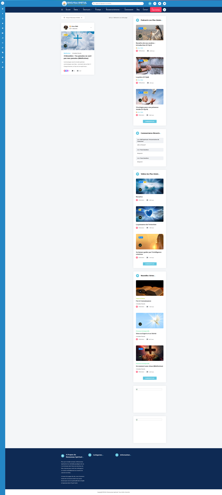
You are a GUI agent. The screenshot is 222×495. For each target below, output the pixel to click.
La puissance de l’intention (146, 224)
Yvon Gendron (144, 149)
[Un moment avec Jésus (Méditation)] (149, 353)
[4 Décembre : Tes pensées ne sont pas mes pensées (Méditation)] (77, 40)
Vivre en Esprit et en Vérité (146, 333)
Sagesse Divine (140, 298)
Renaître (139, 197)
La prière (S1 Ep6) (142, 77)
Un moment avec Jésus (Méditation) (149, 366)
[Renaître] (149, 186)
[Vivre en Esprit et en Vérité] (149, 320)
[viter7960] (66, 27)
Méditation (67, 53)
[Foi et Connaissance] (149, 288)
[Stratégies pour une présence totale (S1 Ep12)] (149, 97)
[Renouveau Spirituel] (74, 3)
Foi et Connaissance (143, 301)
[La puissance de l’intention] (149, 214)
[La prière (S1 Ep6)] (149, 65)
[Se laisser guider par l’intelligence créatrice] (149, 241)
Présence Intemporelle (142, 331)
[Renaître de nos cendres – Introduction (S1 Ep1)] (149, 32)
